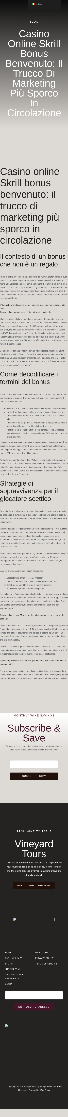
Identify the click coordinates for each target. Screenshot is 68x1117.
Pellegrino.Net (46, 1086)
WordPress (45, 1090)
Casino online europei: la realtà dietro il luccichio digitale (25, 312)
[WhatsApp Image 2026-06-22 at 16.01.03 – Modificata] (34, 1025)
